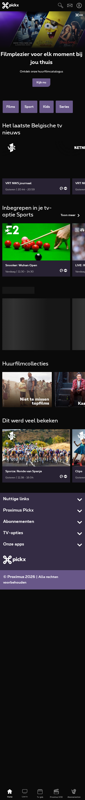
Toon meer (68, 215)
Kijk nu (41, 82)
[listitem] (27, 389)
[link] (36, 167)
